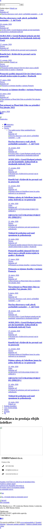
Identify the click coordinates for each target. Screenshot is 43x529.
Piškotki (2, 524)
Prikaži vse (13, 8)
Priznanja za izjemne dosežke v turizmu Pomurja (21, 90)
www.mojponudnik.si (27, 522)
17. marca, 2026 (5, 80)
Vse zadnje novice (14, 130)
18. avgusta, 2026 (6, 24)
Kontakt (38, 522)
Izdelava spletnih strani (33, 524)
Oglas (2, 10)
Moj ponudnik (4, 502)
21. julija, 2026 (13, 221)
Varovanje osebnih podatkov (15, 524)
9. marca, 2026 (5, 111)
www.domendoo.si (12, 474)
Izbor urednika (25, 130)
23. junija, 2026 (13, 239)
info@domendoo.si (12, 470)
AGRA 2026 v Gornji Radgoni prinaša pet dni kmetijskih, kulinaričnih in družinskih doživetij (20, 38)
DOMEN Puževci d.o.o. (12, 458)
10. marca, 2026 (5, 94)
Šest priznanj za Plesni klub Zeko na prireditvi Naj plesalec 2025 (24, 288)
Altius (2, 526)
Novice (2, 26)
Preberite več (4, 12)
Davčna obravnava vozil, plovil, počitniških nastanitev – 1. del (18, 19)
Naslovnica (3, 119)
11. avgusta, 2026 (6, 60)
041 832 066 (10, 466)
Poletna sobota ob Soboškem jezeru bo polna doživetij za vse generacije (24, 198)
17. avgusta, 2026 (6, 44)
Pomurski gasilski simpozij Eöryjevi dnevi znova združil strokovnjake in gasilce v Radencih (20, 75)
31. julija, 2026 (13, 203)
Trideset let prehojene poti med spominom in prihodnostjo (21, 234)
